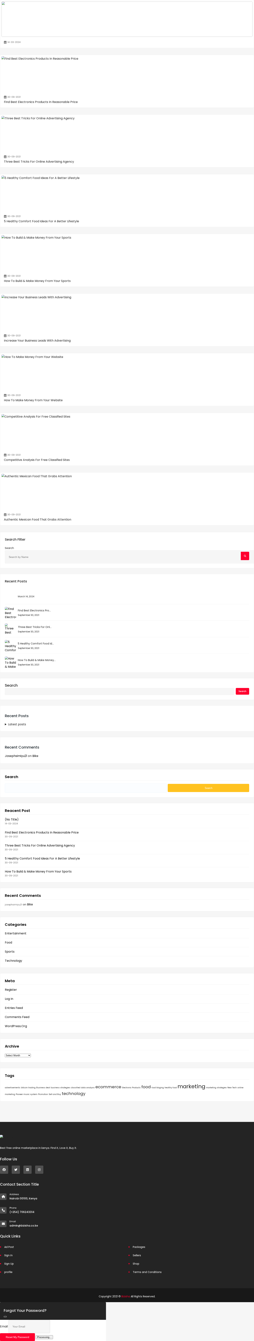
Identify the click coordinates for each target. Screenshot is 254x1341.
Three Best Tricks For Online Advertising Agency (40, 846)
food (146, 1087)
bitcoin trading (28, 1087)
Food (8, 943)
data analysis (88, 1087)
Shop (136, 1264)
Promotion (43, 1094)
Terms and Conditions (147, 1272)
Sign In (8, 1255)
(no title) (12, 819)
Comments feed (17, 1017)
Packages (139, 1247)
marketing (191, 1086)
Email (4, 1326)
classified (75, 1087)
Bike (35, 756)
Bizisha (125, 1296)
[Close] (5, 1316)
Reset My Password (17, 1337)
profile (8, 1272)
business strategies (60, 1087)
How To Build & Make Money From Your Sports (38, 872)
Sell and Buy (55, 1094)
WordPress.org (16, 1026)
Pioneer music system (26, 1094)
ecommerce (108, 1087)
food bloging (158, 1087)
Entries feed (14, 1008)
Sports (10, 952)
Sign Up (9, 1264)
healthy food (171, 1087)
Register (11, 990)
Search (9, 548)
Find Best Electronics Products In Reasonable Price (42, 833)
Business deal (43, 1087)
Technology (13, 961)
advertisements (12, 1087)
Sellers (137, 1255)
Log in (9, 999)
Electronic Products (131, 1087)
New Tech (232, 1087)
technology (73, 1093)
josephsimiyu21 (16, 756)
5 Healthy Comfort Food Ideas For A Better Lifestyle (42, 859)
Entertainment (15, 933)
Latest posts (17, 724)
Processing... (44, 1337)
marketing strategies (216, 1087)
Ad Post (9, 1247)
